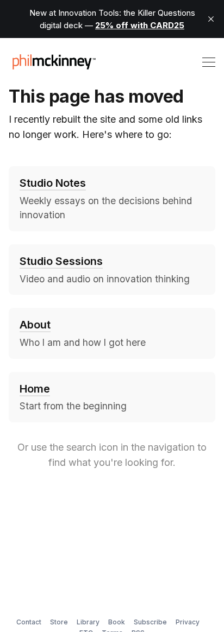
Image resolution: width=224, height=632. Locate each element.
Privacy (188, 622)
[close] (211, 19)
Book (116, 622)
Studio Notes (53, 182)
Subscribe (150, 622)
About (35, 324)
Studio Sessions (61, 261)
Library (88, 622)
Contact (28, 622)
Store (59, 622)
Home (35, 388)
